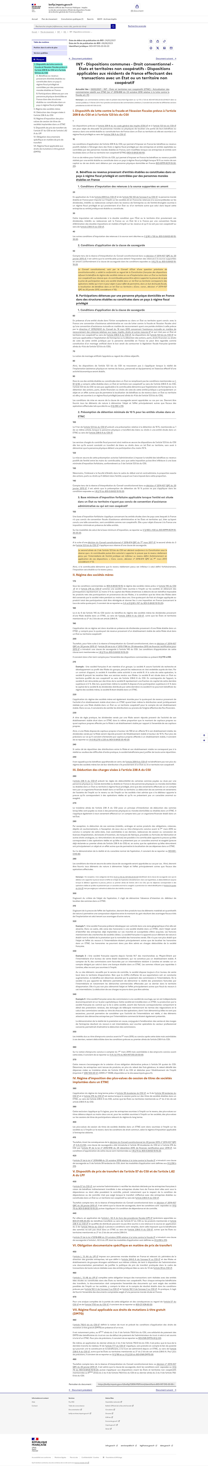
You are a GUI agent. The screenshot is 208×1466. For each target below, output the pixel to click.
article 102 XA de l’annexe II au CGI (139, 196)
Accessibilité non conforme (41, 1457)
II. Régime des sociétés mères (47, 108)
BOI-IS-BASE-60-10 (135, 152)
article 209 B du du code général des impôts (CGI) (121, 125)
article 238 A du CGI (113, 134)
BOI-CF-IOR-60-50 (144, 1304)
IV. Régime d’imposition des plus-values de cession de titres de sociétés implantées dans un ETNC (49, 121)
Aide (33, 1402)
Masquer (40, 59)
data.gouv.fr (165, 1445)
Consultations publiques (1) (72, 19)
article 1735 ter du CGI (95, 1304)
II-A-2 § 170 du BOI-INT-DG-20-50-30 (126, 1054)
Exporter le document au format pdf (151, 41)
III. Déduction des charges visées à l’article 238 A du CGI (49, 114)
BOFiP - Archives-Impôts (107, 19)
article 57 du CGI (82, 1186)
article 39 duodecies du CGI (130, 1093)
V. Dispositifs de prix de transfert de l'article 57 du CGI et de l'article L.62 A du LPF (50, 130)
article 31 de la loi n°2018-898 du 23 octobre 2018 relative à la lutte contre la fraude (113, 1237)
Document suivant (165, 58)
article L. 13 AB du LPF (84, 1277)
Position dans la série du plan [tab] (46, 47)
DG (65, 32)
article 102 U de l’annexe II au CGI (101, 1289)
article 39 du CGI (162, 1268)
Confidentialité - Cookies (90, 1457)
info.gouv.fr (110, 1445)
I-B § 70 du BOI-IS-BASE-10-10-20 (109, 491)
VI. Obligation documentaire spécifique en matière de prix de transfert (48, 139)
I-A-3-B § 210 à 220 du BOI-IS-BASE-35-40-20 (109, 739)
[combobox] (72, 26)
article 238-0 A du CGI (91, 226)
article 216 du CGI (90, 588)
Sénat (107, 1429)
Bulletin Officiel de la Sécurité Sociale (118, 1406)
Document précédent (82, 58)
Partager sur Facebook (151, 48)
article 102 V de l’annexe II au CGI (139, 1289)
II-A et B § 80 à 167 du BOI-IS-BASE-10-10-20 (143, 603)
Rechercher (113, 26)
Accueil (35, 19)
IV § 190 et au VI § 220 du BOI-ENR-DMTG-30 (132, 1354)
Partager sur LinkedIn (164, 48)
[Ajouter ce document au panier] (157, 41)
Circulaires (109, 1410)
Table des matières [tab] (41, 42)
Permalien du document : (80, 1384)
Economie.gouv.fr (111, 1421)
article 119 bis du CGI (92, 1226)
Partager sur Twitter (157, 48)
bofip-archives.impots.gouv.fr (79, 1413)
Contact (35, 1406)
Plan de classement (49, 19)
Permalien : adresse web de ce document (164, 41)
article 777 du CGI (114, 1345)
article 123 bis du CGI (164, 125)
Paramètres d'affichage (113, 1457)
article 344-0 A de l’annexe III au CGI (140, 1259)
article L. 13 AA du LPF (85, 1256)
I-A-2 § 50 (81, 1145)
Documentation (74, 1410)
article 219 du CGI (92, 1096)
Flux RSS (71, 1402)
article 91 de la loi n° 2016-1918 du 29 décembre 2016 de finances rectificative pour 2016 (126, 1147)
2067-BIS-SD (89, 1073)
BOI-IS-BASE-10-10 (115, 585)
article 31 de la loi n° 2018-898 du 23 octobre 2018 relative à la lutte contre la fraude (113, 1160)
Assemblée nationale (112, 1402)
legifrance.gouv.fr (147, 1445)
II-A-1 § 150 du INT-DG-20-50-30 (126, 877)
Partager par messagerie (171, 48)
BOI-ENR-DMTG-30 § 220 (149, 1338)
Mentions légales (60, 1457)
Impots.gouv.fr (110, 1425)
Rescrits (90, 19)
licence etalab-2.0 (81, 1463)
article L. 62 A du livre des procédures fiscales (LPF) (126, 1218)
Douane (108, 1413)
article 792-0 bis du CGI (85, 1324)
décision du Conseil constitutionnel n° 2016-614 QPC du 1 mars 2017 (120, 542)
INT (58, 32)
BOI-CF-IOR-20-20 (81, 1220)
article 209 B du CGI (104, 196)
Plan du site (74, 1457)
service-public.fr (128, 1445)
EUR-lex (108, 1417)
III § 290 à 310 (117, 406)
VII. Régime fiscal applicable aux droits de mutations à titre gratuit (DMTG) (49, 148)
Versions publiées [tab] (41, 53)
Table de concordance (76, 1406)
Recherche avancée (137, 26)
